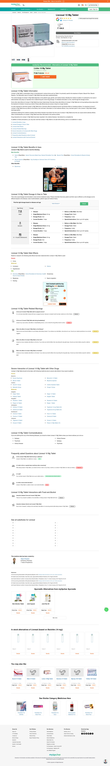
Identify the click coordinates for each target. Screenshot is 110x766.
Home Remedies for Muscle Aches (80, 155)
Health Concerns (25, 9)
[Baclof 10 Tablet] (18, 672)
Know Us (14, 729)
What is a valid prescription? (68, 42)
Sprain (16, 155)
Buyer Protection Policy (34, 737)
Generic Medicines (50, 737)
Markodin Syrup (17, 387)
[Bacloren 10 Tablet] (62, 672)
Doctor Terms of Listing (68, 733)
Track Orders (49, 735)
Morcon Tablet (16, 380)
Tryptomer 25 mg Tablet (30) (54, 409)
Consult (13, 9)
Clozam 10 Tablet (51, 420)
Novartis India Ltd (69, 36)
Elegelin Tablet (51, 396)
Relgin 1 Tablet (51, 403)
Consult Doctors (50, 733)
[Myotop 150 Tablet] (77, 672)
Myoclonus (17, 166)
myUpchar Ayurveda (16, 742)
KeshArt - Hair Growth (16, 744)
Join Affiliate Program (51, 750)
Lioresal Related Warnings (19, 129)
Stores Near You (50, 740)
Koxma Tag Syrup (17, 378)
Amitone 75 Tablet (17, 407)
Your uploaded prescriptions (68, 46)
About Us (14, 731)
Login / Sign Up (93, 9)
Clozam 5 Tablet (17, 423)
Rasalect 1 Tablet (17, 400)
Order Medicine (50, 731)
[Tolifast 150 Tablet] (92, 672)
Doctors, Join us (67, 731)
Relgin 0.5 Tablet (17, 403)
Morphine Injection (52, 380)
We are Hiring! (15, 737)
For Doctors (67, 729)
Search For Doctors (51, 742)
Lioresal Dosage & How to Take (20, 124)
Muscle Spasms (19, 159)
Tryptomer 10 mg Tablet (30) (54, 407)
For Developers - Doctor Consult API (54, 746)
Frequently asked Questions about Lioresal (23, 135)
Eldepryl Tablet (17, 396)
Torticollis (59, 166)
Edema (49, 266)
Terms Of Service (33, 733)
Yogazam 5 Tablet (17, 420)
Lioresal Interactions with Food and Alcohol (23, 137)
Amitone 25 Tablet (17, 409)
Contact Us (14, 735)
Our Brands (40, 9)
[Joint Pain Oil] (48, 597)
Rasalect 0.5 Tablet (52, 400)
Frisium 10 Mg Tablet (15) (53, 423)
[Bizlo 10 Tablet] (33, 672)
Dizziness (15, 274)
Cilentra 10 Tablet (17, 416)
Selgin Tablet (16, 394)
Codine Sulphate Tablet (53, 385)
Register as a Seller (51, 744)
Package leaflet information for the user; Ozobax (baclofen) (50, 574)
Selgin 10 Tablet (51, 394)
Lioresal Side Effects (17, 126)
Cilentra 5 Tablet (17, 414)
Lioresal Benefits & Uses (18, 122)
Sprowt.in (14, 740)
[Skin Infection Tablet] (18, 597)
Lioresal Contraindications (19, 133)
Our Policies (33, 729)
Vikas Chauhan (25, 559)
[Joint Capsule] (33, 597)
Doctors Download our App (69, 735)
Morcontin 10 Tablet (52, 378)
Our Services (50, 729)
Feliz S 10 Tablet (51, 414)
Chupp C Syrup (51, 387)
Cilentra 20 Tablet (51, 416)
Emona (13, 746)
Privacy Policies (33, 731)
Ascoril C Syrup (17, 385)
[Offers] (79, 5)
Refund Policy (32, 735)
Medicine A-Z (51, 9)
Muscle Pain (60, 155)
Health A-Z (63, 9)
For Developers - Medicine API (53, 748)
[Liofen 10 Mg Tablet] (22, 77)
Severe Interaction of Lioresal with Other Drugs (24, 131)
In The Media (15, 733)
